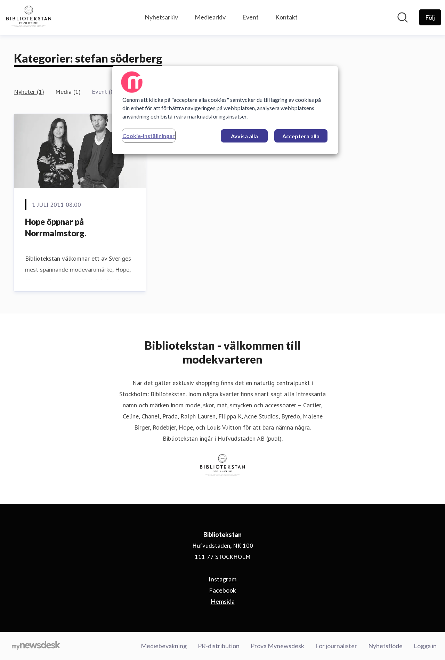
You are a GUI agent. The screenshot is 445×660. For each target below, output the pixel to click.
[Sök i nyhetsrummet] (402, 17)
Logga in (425, 646)
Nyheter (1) (29, 92)
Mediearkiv (210, 17)
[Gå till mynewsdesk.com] (36, 646)
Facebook (222, 590)
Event (250, 17)
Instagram (222, 579)
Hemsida (223, 601)
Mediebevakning (164, 646)
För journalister (336, 646)
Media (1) (68, 92)
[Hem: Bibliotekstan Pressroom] (29, 17)
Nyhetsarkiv (161, 17)
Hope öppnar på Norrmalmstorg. (56, 227)
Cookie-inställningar (148, 135)
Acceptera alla (300, 136)
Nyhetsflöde (385, 646)
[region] (225, 110)
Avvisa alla (244, 136)
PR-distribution (219, 646)
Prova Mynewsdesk (277, 646)
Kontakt (286, 17)
